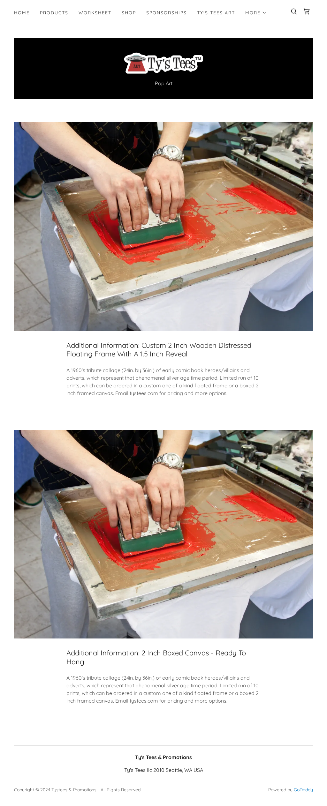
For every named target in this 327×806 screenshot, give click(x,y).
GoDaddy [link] (303, 790)
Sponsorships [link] (166, 13)
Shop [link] (129, 13)
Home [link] (22, 13)
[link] (306, 11)
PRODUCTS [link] (54, 13)
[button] (256, 13)
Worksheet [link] (95, 13)
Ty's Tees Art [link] (216, 13)
